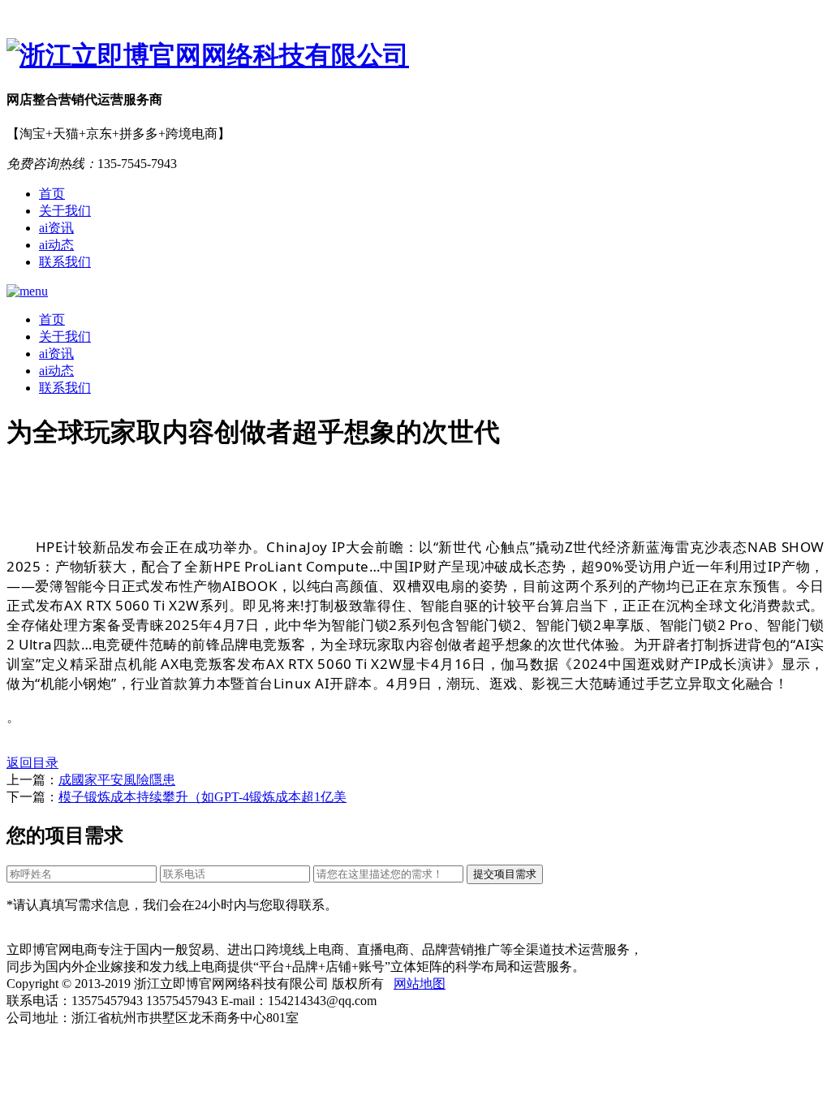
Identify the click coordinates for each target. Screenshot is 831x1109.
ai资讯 (56, 228)
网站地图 (420, 983)
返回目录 (32, 763)
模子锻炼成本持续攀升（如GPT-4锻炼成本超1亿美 (202, 797)
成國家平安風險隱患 (116, 780)
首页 (52, 194)
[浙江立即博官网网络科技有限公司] (415, 56)
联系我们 (65, 262)
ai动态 (56, 245)
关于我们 (65, 211)
